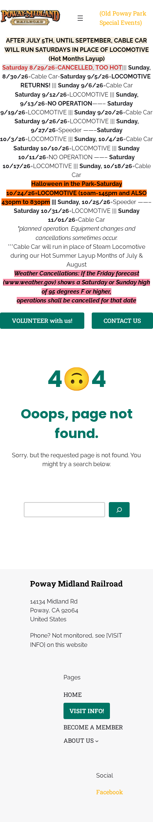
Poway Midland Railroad (76, 583)
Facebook (109, 792)
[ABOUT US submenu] (97, 741)
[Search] (119, 509)
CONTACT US (122, 320)
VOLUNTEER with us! (42, 320)
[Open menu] (80, 18)
